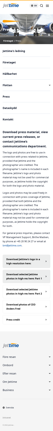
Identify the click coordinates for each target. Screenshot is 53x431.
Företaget (8, 40)
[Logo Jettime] (14, 5)
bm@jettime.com (12, 245)
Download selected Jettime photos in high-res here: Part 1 (24, 276)
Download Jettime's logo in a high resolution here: (23, 261)
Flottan (7, 85)
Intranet (7, 417)
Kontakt (8, 119)
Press (18, 40)
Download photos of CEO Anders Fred (20, 306)
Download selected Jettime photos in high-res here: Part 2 (24, 291)
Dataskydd (10, 108)
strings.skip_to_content (12, 12)
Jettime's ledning (14, 51)
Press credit (13, 319)
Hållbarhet (10, 74)
